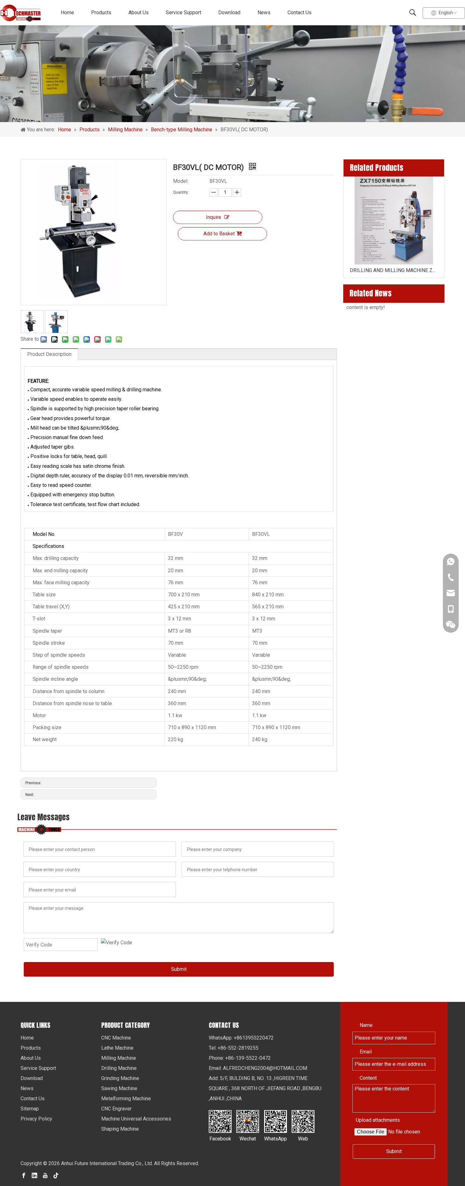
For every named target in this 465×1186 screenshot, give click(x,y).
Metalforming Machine (126, 1099)
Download (229, 12)
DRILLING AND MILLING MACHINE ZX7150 (394, 270)
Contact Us (300, 12)
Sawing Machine (119, 1088)
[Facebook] (24, 1175)
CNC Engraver (116, 1109)
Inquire (213, 217)
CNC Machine (116, 1038)
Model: (180, 181)
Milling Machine (118, 1058)
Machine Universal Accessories (136, 1119)
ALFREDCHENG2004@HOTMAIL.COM (265, 1068)
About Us (138, 12)
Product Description (49, 354)
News (263, 12)
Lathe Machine (117, 1048)
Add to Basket (219, 234)
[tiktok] (56, 1175)
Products (101, 12)
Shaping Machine (120, 1129)
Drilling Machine (119, 1068)
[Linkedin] (34, 1175)
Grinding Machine (120, 1078)
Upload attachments (378, 1120)
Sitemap (30, 1109)
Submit (179, 969)
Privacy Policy (36, 1119)
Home (67, 12)
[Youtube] (45, 1175)
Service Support (183, 12)
